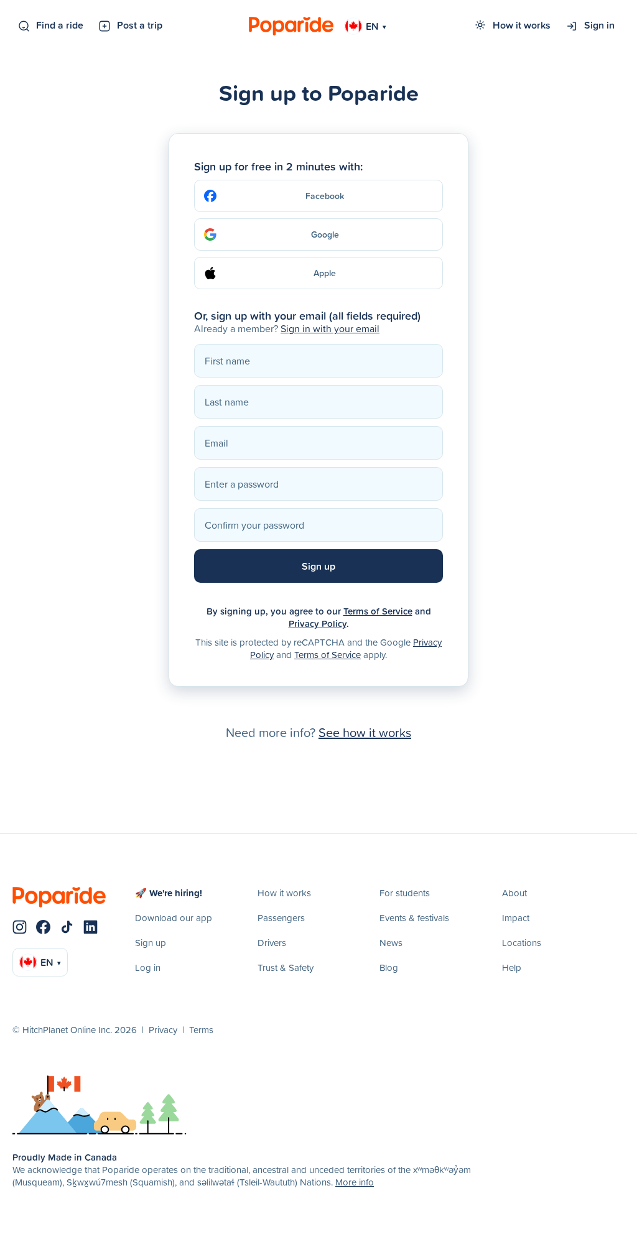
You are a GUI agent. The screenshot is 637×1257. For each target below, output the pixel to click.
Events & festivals (414, 917)
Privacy (163, 1029)
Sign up (150, 942)
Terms (201, 1029)
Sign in (599, 25)
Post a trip (139, 25)
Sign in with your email (330, 328)
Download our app (173, 917)
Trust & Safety (286, 967)
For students (404, 892)
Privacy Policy (317, 623)
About (514, 892)
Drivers (272, 942)
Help (511, 967)
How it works (522, 25)
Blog (388, 967)
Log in (147, 967)
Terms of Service (377, 611)
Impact (515, 917)
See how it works (364, 732)
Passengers (281, 917)
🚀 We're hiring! (168, 892)
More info (354, 1182)
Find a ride (59, 25)
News (390, 942)
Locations (521, 942)
